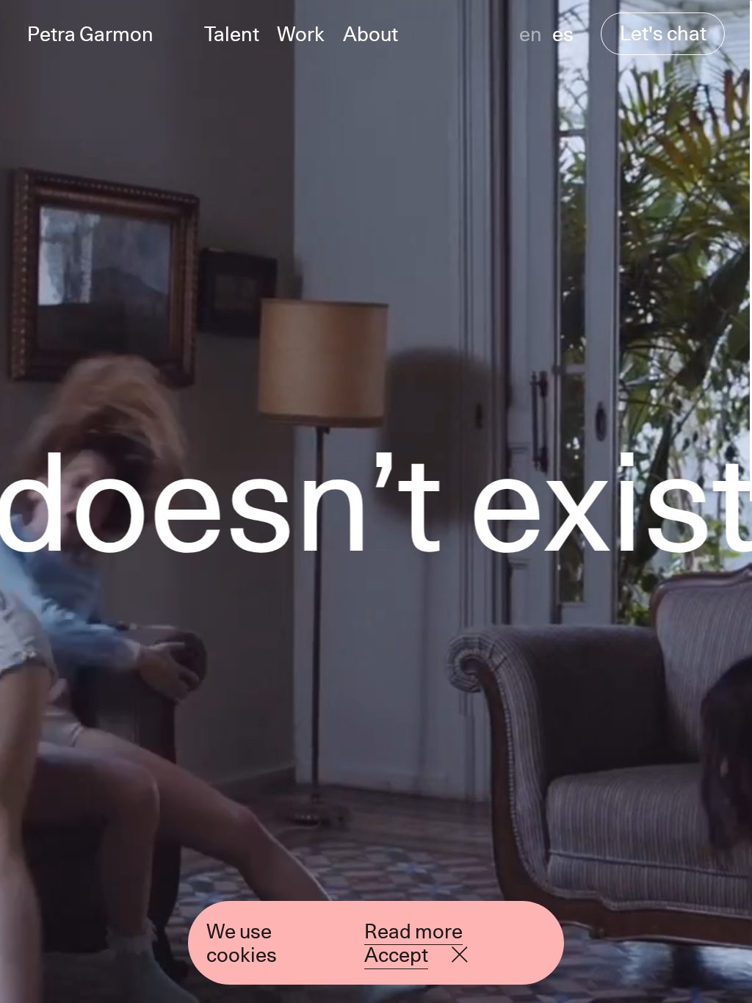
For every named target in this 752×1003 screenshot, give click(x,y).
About (370, 34)
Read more (413, 931)
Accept (396, 954)
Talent (231, 34)
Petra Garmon (90, 34)
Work (301, 34)
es (563, 34)
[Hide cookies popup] (460, 954)
